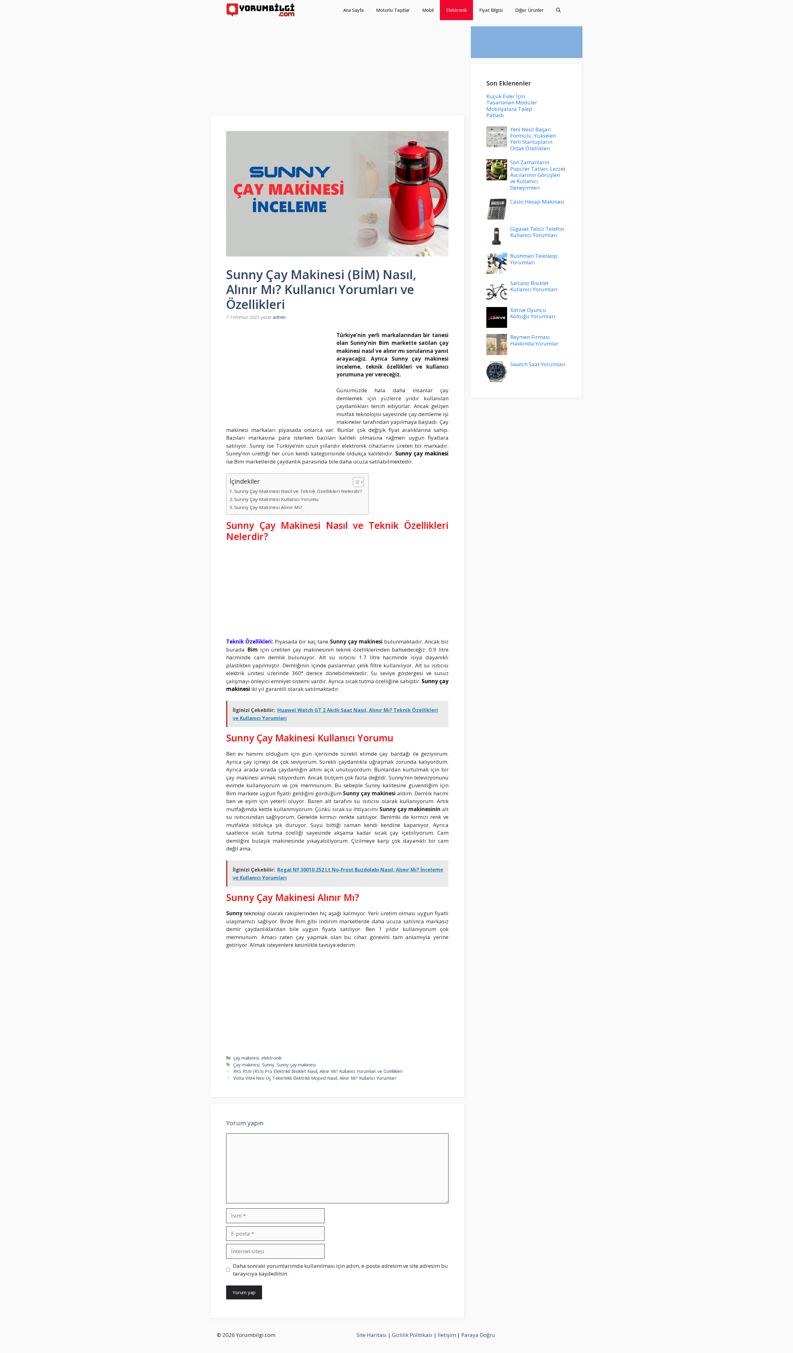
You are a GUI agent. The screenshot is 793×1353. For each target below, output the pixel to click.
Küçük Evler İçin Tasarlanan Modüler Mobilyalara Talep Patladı (511, 106)
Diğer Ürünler (529, 10)
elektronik (271, 1058)
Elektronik (456, 10)
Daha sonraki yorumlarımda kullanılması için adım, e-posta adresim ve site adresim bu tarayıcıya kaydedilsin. (340, 1269)
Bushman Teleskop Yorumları (533, 259)
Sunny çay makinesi (296, 1065)
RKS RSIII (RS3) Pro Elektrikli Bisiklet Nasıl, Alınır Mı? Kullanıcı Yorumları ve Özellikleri (318, 1071)
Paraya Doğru (478, 1334)
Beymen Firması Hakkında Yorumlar (534, 340)
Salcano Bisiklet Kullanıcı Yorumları (534, 286)
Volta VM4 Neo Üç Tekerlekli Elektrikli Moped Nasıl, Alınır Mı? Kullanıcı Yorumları (314, 1078)
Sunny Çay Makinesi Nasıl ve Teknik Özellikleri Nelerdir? (298, 491)
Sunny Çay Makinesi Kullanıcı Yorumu (276, 499)
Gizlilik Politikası (412, 1334)
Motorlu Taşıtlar (393, 10)
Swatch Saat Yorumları (538, 364)
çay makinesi (246, 1058)
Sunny (268, 1065)
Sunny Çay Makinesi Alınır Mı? (268, 507)
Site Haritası (372, 1334)
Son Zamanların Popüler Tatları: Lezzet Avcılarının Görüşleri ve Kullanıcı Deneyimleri (537, 175)
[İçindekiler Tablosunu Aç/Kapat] (355, 482)
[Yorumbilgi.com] (261, 10)
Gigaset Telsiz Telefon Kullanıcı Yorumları (537, 232)
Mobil (428, 10)
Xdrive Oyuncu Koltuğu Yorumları (532, 313)
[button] (558, 10)
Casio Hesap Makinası (537, 201)
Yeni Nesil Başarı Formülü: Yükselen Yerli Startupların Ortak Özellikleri (533, 139)
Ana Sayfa (353, 10)
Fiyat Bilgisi (491, 10)
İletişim (447, 1334)
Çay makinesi (246, 1065)
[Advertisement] (338, 69)
